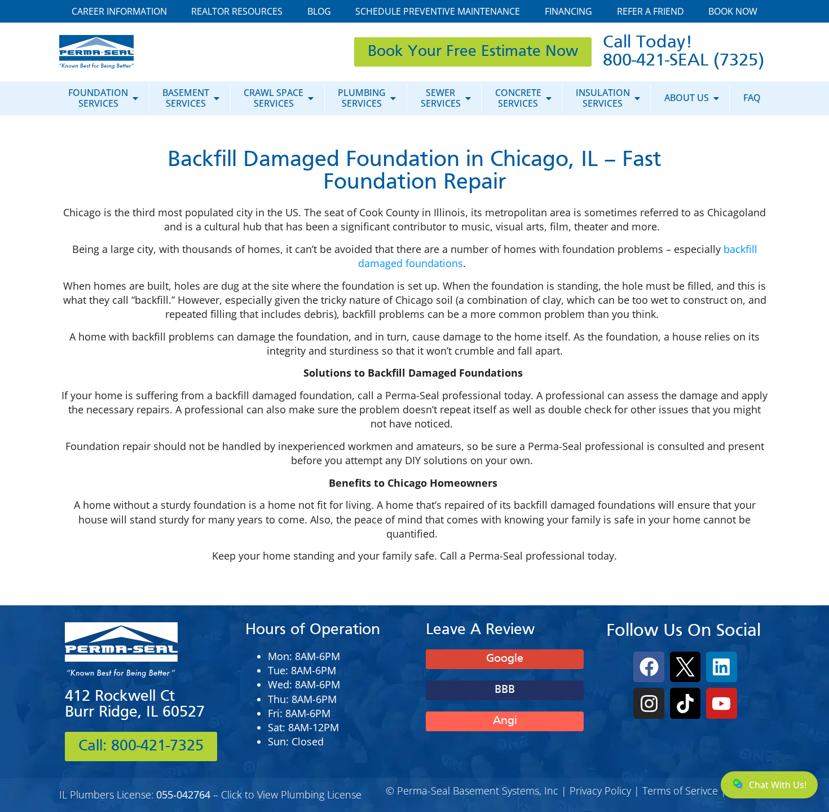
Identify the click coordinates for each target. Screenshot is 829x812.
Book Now (732, 11)
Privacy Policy (600, 790)
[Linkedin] (721, 667)
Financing (568, 11)
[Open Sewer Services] (468, 98)
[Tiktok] (685, 703)
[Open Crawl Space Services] (310, 98)
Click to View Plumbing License (291, 794)
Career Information (119, 11)
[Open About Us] (716, 98)
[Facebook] (648, 667)
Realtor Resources (237, 11)
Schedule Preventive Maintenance (437, 11)
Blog (319, 11)
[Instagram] (648, 703)
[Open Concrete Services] (548, 98)
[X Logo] (685, 667)
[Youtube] (721, 703)
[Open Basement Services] (216, 98)
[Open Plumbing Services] (393, 98)
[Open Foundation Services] (135, 98)
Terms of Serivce (680, 790)
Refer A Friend (650, 11)
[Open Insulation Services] (637, 98)
